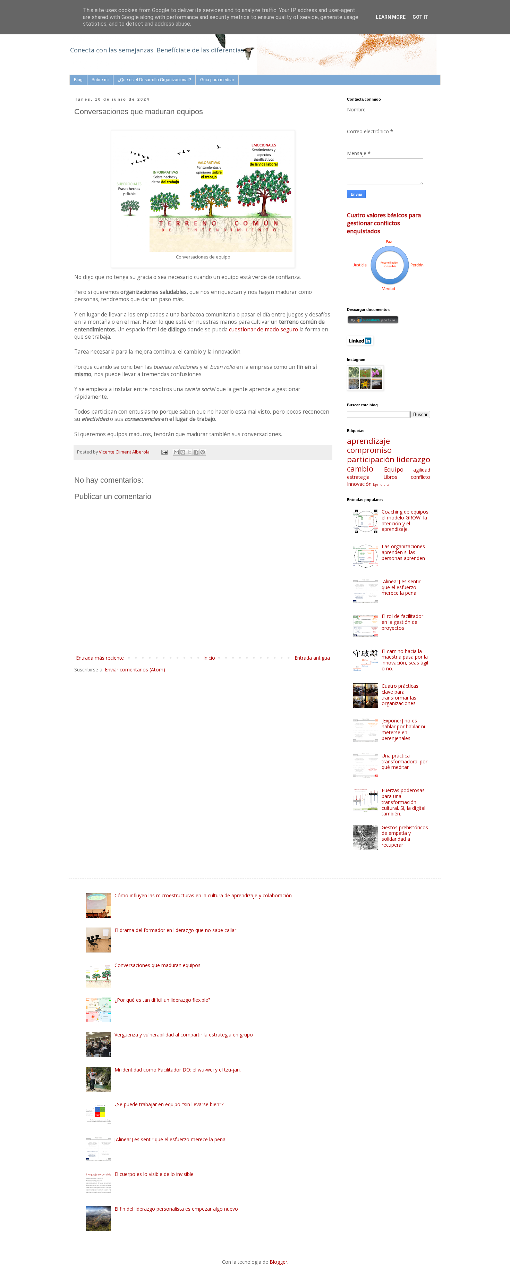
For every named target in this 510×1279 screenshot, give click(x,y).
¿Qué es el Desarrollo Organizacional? (154, 79)
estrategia (358, 477)
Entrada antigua (312, 657)
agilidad (421, 469)
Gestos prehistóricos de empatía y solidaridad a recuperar (405, 836)
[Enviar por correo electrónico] (176, 452)
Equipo (393, 469)
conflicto (420, 477)
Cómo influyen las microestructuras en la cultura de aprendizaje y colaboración (203, 895)
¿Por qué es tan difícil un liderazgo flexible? (162, 1000)
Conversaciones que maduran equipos (157, 965)
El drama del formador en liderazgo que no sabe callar (175, 930)
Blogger (278, 1262)
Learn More (391, 17)
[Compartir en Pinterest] (202, 452)
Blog (78, 79)
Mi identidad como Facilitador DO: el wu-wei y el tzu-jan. (177, 1069)
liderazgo (413, 459)
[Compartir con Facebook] (196, 452)
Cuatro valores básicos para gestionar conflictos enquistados (384, 223)
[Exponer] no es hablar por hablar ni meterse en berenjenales (403, 729)
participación (370, 459)
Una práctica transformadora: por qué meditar (404, 761)
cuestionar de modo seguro (263, 329)
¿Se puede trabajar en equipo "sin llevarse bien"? (168, 1104)
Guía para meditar (217, 79)
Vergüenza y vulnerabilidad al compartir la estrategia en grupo (183, 1034)
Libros (390, 477)
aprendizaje (368, 440)
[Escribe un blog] (182, 452)
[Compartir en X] (189, 452)
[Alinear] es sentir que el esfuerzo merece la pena (401, 587)
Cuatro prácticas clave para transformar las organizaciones (400, 694)
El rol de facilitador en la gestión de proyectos (402, 622)
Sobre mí (100, 79)
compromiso (369, 449)
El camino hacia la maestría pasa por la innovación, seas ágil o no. (405, 660)
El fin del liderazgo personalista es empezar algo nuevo (176, 1208)
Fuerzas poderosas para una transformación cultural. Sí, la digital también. (403, 802)
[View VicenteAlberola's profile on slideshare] (373, 322)
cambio (360, 468)
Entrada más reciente (100, 657)
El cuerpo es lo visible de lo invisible (154, 1174)
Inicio (209, 657)
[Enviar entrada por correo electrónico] (164, 452)
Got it (420, 17)
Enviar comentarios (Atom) (135, 669)
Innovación (359, 484)
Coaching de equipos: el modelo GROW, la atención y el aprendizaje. (406, 520)
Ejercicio (381, 484)
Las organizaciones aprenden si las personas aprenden (403, 552)
